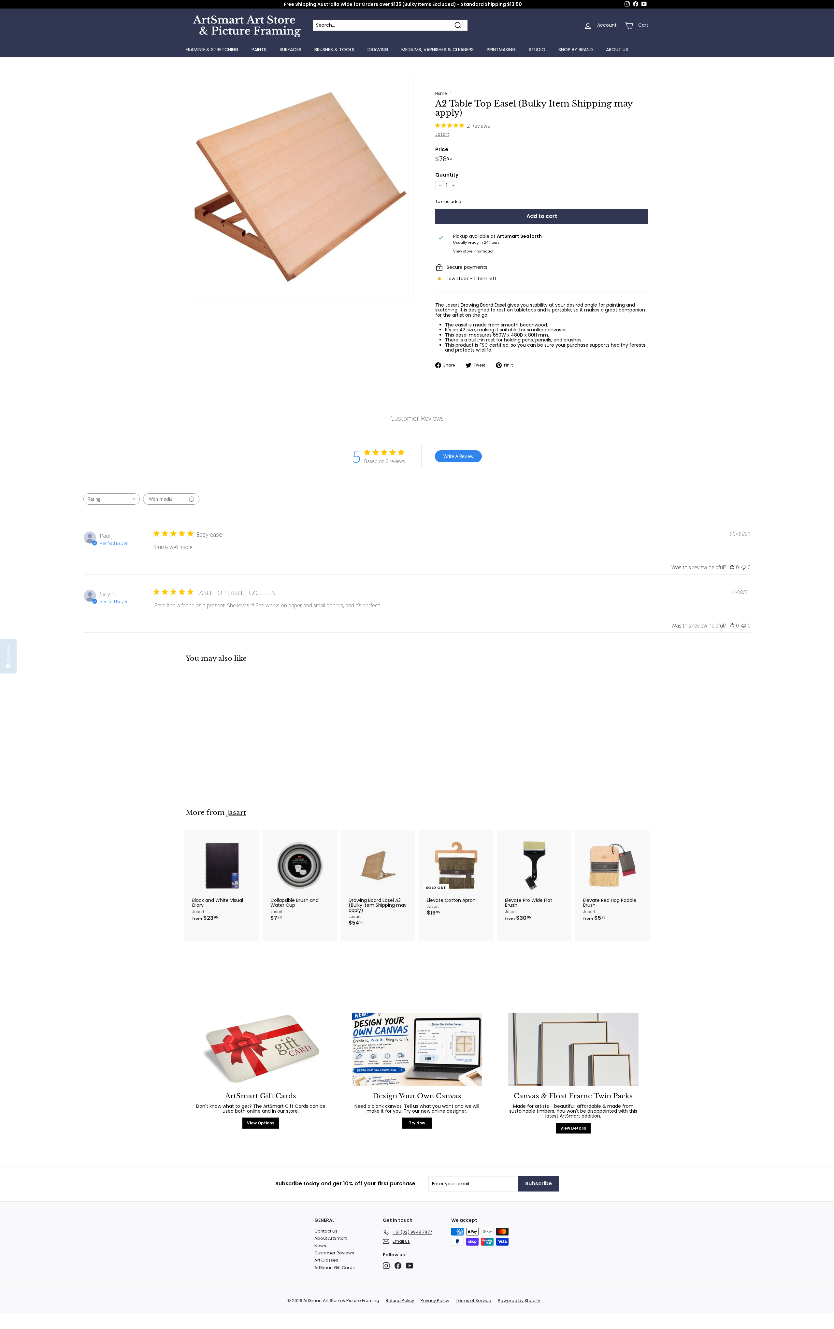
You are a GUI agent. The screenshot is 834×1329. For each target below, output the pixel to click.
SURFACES (290, 49)
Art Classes (326, 1260)
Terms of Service (473, 1301)
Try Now (417, 1123)
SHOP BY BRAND (575, 49)
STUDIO (537, 49)
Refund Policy (400, 1301)
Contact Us (326, 1231)
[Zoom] (299, 187)
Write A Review (458, 456)
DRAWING (377, 49)
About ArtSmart (330, 1238)
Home (441, 93)
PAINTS (259, 49)
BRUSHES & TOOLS (334, 49)
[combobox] (111, 499)
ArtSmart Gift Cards (334, 1267)
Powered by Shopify (519, 1301)
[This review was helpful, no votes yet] (732, 567)
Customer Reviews (334, 1253)
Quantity (446, 175)
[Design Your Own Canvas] (417, 1049)
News (320, 1246)
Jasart (442, 134)
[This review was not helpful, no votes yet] (743, 567)
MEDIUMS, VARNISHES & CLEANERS (437, 49)
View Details (573, 1128)
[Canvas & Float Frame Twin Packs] (573, 1049)
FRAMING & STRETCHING (212, 49)
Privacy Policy (435, 1301)
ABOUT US (617, 49)
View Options (260, 1123)
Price (441, 149)
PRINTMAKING (501, 49)
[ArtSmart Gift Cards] (260, 1049)
